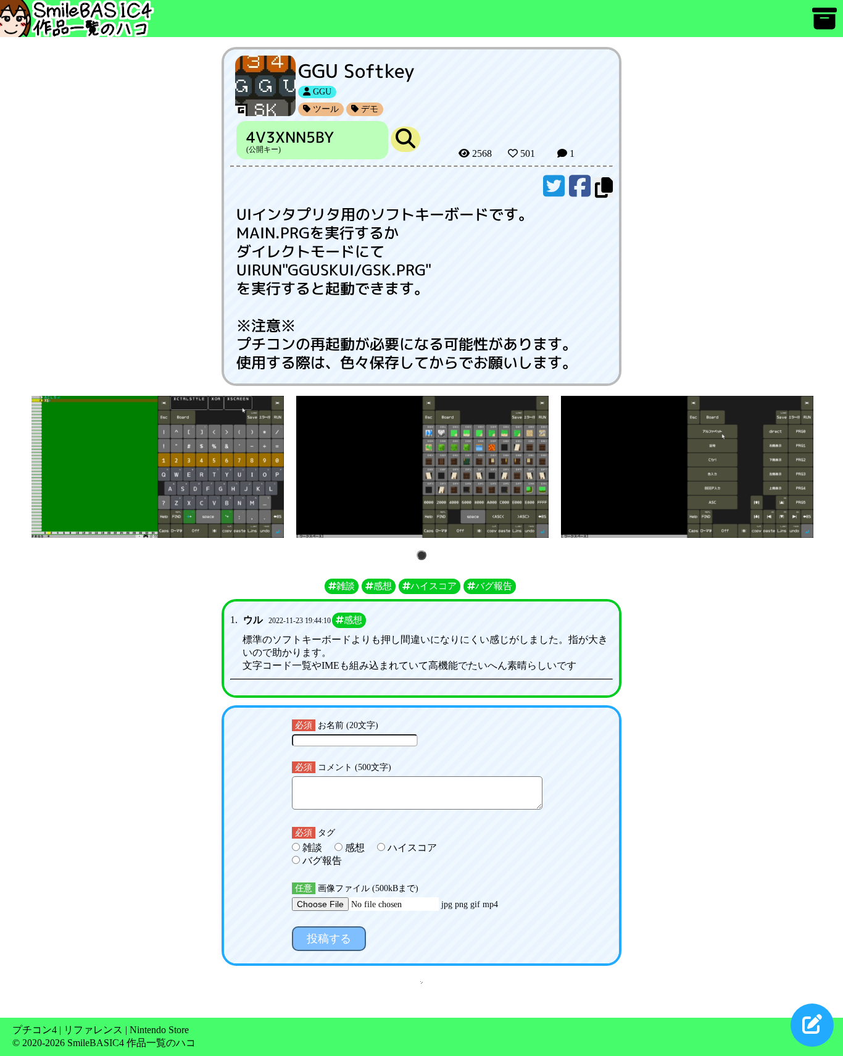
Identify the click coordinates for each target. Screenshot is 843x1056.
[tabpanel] (157, 467)
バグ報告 (321, 860)
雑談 (312, 847)
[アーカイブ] (824, 24)
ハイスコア (411, 847)
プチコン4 (34, 1030)
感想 (355, 847)
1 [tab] (424, 556)
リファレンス (93, 1030)
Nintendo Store (159, 1030)
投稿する (329, 938)
